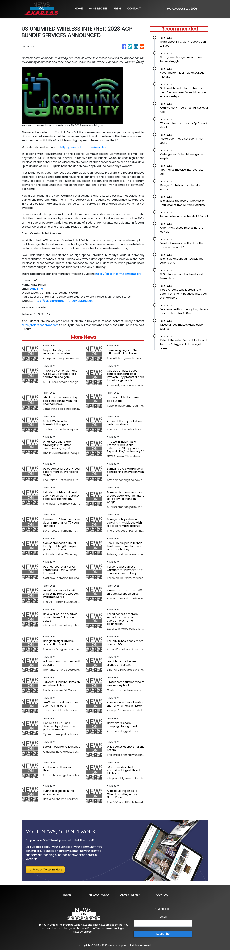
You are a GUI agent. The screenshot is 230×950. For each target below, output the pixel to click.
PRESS (117, 8)
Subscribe (163, 934)
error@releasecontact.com (40, 325)
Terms (67, 895)
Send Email (37, 289)
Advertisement (131, 895)
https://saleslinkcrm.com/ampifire (83, 147)
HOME (79, 8)
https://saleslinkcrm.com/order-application (63, 301)
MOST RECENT (98, 8)
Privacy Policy (99, 895)
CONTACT (134, 8)
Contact (163, 895)
